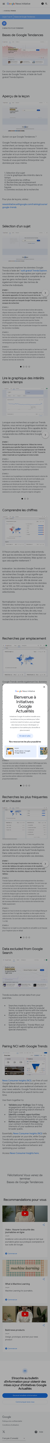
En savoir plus (25, 736)
